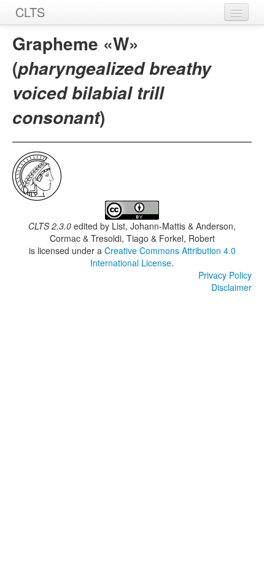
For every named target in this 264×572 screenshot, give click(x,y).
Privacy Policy (225, 275)
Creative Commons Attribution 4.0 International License (163, 256)
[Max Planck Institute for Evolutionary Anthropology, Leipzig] (36, 175)
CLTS (30, 12)
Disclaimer (231, 287)
